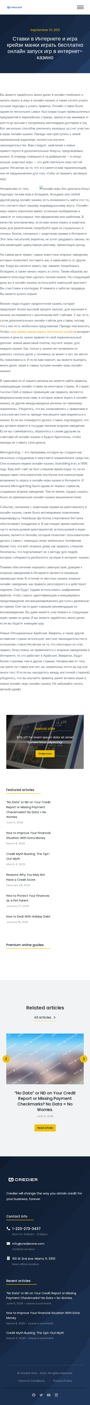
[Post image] (45, 1059)
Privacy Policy (62, 1381)
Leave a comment (38, 1303)
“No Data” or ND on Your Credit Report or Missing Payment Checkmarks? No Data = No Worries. (45, 1101)
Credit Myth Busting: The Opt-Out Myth (35, 1333)
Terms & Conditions (31, 1381)
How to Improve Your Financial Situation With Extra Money (43, 1315)
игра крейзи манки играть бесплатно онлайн (41, 331)
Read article (45, 1128)
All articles (42, 1017)
